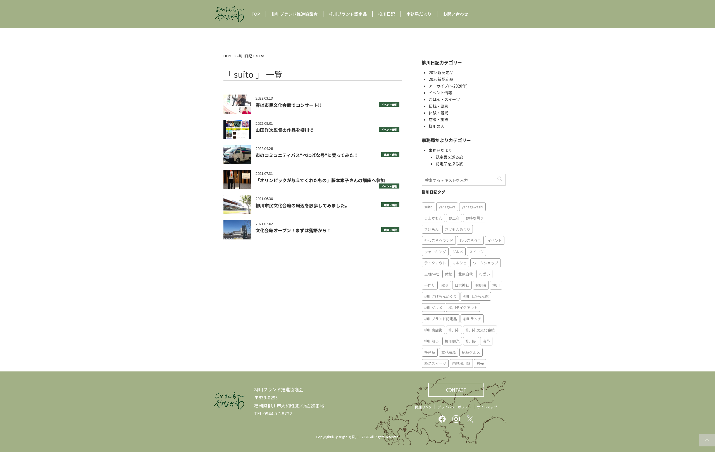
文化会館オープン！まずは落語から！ (293, 230)
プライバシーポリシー (454, 406)
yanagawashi (472, 206)
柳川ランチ (472, 318)
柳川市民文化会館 (480, 330)
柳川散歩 (431, 341)
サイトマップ (487, 406)
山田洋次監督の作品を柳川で (285, 130)
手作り (429, 285)
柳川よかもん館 (475, 296)
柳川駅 (471, 341)
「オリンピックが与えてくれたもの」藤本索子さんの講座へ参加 (320, 180)
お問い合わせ (455, 14)
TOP (255, 14)
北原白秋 (465, 274)
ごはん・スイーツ (444, 99)
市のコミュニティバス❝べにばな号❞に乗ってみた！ (307, 155)
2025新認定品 (441, 72)
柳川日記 (386, 14)
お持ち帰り (475, 218)
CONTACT (456, 389)
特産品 (429, 352)
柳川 (496, 285)
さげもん (431, 229)
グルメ (457, 251)
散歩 (445, 285)
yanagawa (447, 206)
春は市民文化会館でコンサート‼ (288, 105)
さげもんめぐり (457, 229)
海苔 (486, 341)
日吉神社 (462, 285)
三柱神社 (431, 274)
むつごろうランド (438, 240)
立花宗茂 (448, 352)
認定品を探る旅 (449, 163)
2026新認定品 (441, 79)
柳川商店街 (433, 330)
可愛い (484, 274)
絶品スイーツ (435, 363)
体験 (448, 274)
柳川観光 (452, 341)
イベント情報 (389, 105)
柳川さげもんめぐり (440, 296)
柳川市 (454, 330)
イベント (494, 240)
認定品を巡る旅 (449, 157)
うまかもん (433, 218)
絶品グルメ (471, 352)
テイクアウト (435, 262)
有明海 (480, 285)
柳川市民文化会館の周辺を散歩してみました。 (302, 205)
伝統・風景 (438, 106)
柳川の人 (436, 126)
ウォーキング (435, 251)
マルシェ (459, 262)
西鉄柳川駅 (461, 363)
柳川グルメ (433, 307)
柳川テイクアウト (463, 307)
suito (428, 206)
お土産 (454, 218)
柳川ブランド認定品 (348, 14)
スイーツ (476, 251)
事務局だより (419, 14)
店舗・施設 (390, 205)
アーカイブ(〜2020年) (448, 86)
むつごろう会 (470, 240)
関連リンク (423, 406)
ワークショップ (485, 262)
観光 (480, 363)
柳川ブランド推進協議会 (294, 14)
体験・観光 (390, 155)
